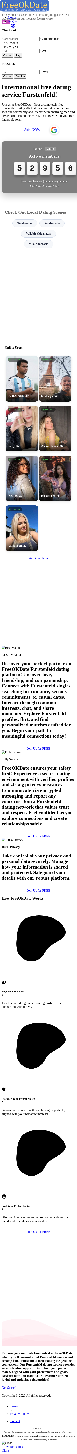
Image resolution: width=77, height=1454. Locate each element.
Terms (14, 1406)
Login (12, 17)
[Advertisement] (38, 295)
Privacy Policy (19, 1413)
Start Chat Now (38, 558)
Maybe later (38, 766)
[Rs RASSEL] (22, 379)
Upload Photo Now (40, 757)
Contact (15, 1421)
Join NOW (32, 130)
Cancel (7, 55)
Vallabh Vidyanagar (38, 233)
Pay (18, 55)
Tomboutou (24, 223)
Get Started (9, 1387)
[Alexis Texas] (55, 428)
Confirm (20, 76)
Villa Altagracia (38, 243)
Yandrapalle (52, 223)
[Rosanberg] (55, 478)
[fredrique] (55, 379)
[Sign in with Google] (54, 129)
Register (13, 21)
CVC (43, 51)
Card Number (49, 38)
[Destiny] (22, 478)
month (14, 43)
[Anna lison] (22, 528)
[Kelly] (22, 428)
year (15, 47)
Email (44, 72)
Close (19, 1446)
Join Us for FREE (38, 836)
